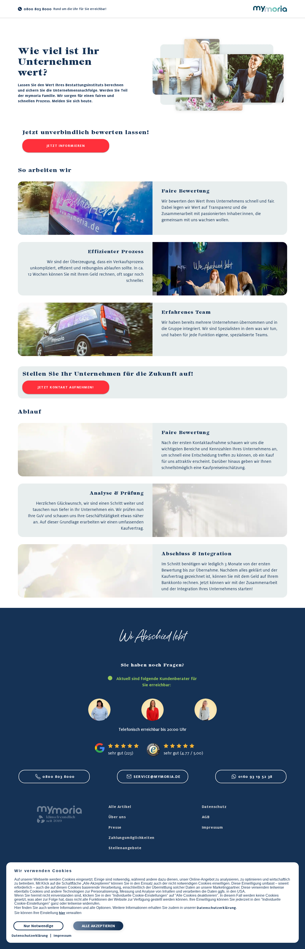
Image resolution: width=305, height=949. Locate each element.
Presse (115, 827)
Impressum (212, 827)
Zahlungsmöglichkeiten (132, 838)
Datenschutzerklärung (216, 908)
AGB (206, 817)
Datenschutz (214, 807)
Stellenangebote (125, 848)
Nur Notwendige (38, 925)
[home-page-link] (270, 9)
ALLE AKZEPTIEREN (98, 925)
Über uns (117, 817)
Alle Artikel (120, 807)
